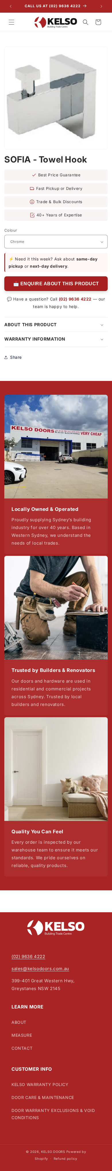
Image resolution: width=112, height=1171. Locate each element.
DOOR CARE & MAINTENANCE (42, 1097)
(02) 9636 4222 (75, 298)
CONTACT (21, 1048)
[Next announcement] (101, 6)
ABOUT (18, 1022)
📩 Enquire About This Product (56, 283)
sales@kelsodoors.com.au (40, 968)
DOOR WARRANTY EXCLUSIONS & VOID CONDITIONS (53, 1114)
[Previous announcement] (10, 6)
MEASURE (21, 1035)
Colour (10, 230)
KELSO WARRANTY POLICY (40, 1084)
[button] (11, 22)
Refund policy (65, 1159)
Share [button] (16, 357)
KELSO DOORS (53, 1152)
